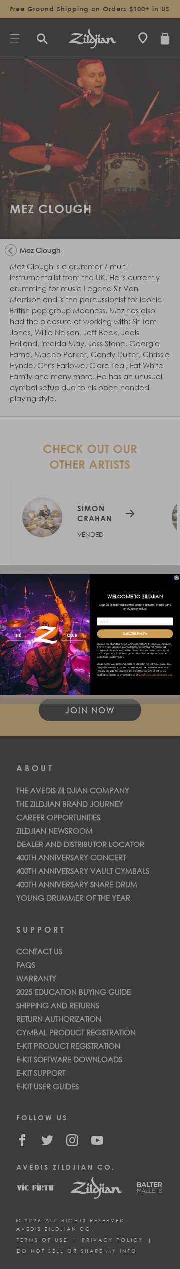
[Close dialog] (176, 578)
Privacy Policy (157, 663)
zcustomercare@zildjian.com (155, 674)
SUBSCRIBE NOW (135, 634)
